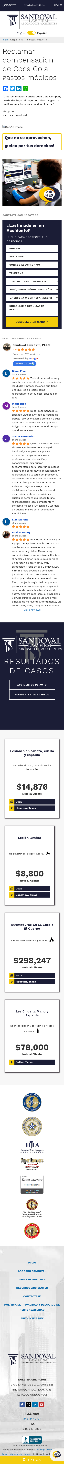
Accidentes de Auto (32, 684)
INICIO (32, 1262)
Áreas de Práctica (32, 1279)
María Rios (19, 403)
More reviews (32, 609)
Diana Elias (19, 371)
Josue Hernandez (23, 436)
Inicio (5, 40)
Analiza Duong (21, 532)
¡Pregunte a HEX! (32, 1318)
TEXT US (33, 1460)
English (21, 33)
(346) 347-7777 (10, 5)
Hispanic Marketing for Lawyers (16, 1454)
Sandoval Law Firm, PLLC (31, 345)
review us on (23, 363)
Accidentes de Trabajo (32, 694)
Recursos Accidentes (32, 1287)
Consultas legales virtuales (34, 5)
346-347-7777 (32, 1418)
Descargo (40, 1449)
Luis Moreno (20, 519)
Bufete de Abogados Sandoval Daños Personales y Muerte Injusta (32, 20)
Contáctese (32, 1296)
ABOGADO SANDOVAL (32, 1271)
